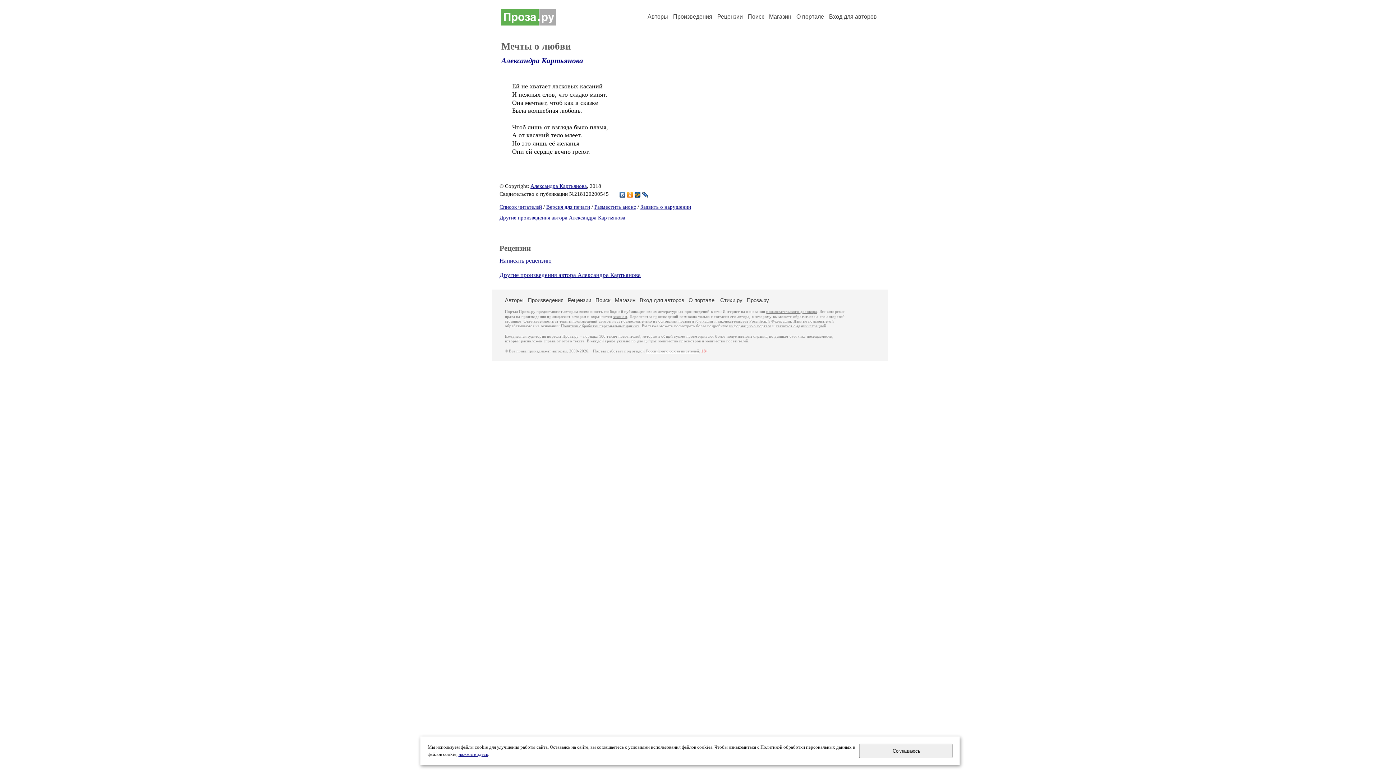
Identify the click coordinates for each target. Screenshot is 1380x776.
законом (620, 317)
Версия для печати (568, 207)
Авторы (658, 17)
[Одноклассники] (630, 194)
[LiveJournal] (645, 194)
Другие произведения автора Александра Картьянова (562, 218)
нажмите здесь (473, 754)
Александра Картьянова (542, 60)
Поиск (756, 17)
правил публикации (695, 321)
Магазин (780, 17)
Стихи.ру (731, 300)
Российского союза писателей (672, 351)
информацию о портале (750, 326)
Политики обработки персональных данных (600, 326)
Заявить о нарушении (665, 207)
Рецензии (730, 17)
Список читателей (521, 207)
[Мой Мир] (637, 194)
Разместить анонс (615, 207)
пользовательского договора (791, 312)
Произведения (692, 17)
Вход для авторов (853, 17)
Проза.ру (758, 300)
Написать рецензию (526, 260)
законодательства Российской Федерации (754, 321)
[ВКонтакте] (622, 194)
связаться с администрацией (801, 326)
